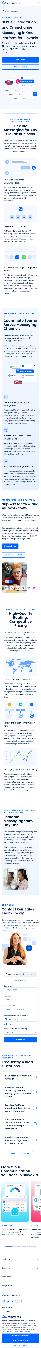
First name (8, 986)
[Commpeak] (11, 3)
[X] (12, 1301)
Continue (20, 1040)
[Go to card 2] (13, 1246)
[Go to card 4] (18, 1246)
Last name (8, 996)
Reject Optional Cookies (20, 1340)
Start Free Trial (20, 67)
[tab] (12, 974)
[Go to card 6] (23, 1246)
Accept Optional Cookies (20, 1336)
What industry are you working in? (16, 1029)
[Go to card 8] (28, 1246)
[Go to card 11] (35, 1246)
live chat (11, 925)
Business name (9, 1006)
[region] (20, 1330)
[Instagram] (17, 1301)
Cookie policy (27, 1331)
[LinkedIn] (7, 1301)
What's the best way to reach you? (17, 1016)
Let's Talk (20, 60)
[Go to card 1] (8, 1246)
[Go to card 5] (20, 1246)
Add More (7, 1024)
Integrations (10, 546)
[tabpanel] (20, 1013)
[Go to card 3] (16, 1246)
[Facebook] (3, 1301)
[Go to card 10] (32, 1246)
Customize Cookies (20, 1345)
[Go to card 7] (25, 1246)
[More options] (8, 11)
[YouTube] (21, 1301)
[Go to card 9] (30, 1246)
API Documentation (13, 555)
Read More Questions (21, 1153)
